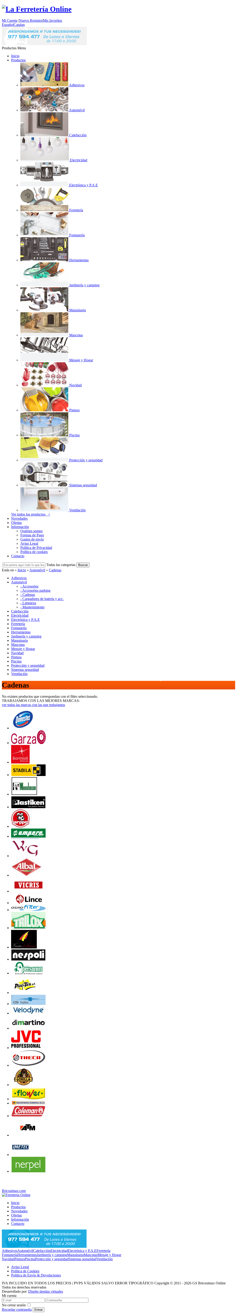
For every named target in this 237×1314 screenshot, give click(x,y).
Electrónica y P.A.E (82, 1251)
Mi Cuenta (9, 20)
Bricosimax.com (14, 1191)
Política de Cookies (25, 1271)
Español (8, 25)
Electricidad (59, 1251)
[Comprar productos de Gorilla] (23, 1085)
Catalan (19, 25)
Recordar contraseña (17, 1309)
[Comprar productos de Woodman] (24, 794)
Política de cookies (34, 552)
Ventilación (104, 1259)
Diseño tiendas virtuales (45, 1291)
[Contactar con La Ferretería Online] (44, 44)
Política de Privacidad (36, 548)
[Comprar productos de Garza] (28, 743)
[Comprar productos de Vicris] (28, 891)
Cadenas (55, 570)
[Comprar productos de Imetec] (20, 1155)
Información (20, 527)
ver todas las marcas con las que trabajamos (33, 705)
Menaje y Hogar (109, 1255)
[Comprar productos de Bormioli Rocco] (20, 762)
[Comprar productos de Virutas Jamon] (24, 947)
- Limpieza (28, 603)
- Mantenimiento (32, 607)
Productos (18, 60)
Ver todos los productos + (30, 514)
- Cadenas (27, 595)
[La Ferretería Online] (37, 9)
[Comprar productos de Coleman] (28, 1116)
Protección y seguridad (52, 1259)
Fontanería (9, 1255)
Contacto (17, 556)
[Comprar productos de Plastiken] (28, 807)
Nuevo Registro (30, 20)
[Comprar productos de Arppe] (20, 826)
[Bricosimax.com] (16, 1195)
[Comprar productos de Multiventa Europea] (28, 1103)
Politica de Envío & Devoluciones (36, 1275)
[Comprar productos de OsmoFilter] (28, 910)
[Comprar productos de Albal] (26, 875)
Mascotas (90, 1255)
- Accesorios (29, 586)
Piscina (30, 1259)
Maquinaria (75, 1255)
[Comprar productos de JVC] (26, 1048)
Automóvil (37, 570)
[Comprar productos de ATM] (27, 1135)
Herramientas (27, 1255)
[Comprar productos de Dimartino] (28, 1028)
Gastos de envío (32, 539)
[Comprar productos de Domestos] (23, 728)
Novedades (19, 518)
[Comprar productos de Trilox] (28, 928)
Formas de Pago (32, 535)
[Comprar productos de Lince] (28, 903)
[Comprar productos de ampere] (28, 836)
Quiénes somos (31, 531)
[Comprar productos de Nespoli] (28, 959)
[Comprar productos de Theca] (28, 1065)
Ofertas (16, 523)
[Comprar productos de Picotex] (25, 993)
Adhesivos (9, 1251)
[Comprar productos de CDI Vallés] (28, 1004)
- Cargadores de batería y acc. (42, 599)
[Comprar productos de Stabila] (28, 775)
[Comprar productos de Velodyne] (28, 1013)
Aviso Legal (29, 543)
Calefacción (41, 1251)
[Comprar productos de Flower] (28, 1099)
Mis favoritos (52, 20)
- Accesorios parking (35, 590)
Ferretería (103, 1251)
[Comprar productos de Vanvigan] (25, 856)
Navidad (8, 1259)
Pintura (19, 1259)
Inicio (15, 56)
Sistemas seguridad (82, 1259)
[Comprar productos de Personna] (28, 973)
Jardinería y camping (52, 1255)
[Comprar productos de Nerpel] (28, 1171)
